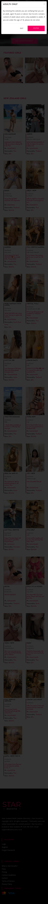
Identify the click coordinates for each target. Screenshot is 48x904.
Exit (21, 28)
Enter (36, 28)
